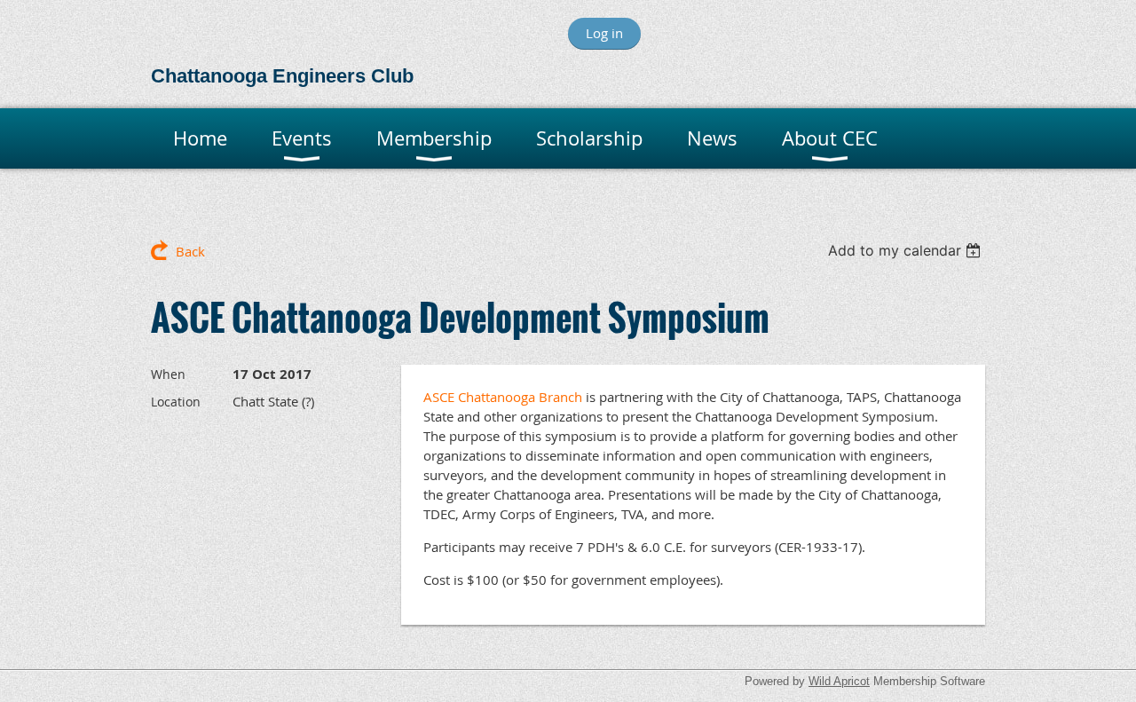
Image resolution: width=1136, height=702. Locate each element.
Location (176, 401)
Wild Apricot (839, 681)
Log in (604, 33)
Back (190, 251)
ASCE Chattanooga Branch (502, 397)
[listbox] (906, 250)
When (168, 374)
